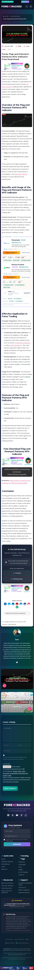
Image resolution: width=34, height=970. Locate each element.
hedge (20, 870)
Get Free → (25, 1)
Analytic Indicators (10, 622)
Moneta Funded (18, 265)
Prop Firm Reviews (7, 886)
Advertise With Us (24, 892)
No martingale (23, 872)
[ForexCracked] (11, 6)
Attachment (6, 764)
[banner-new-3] (17, 66)
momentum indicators (22, 343)
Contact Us (22, 887)
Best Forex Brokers (7, 883)
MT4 (9, 82)
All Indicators (5, 864)
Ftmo (20, 867)
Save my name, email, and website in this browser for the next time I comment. (15, 758)
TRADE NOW (31, 968)
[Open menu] (31, 6)
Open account (10, 252)
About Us (4, 869)
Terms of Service (19, 939)
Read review (26, 252)
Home (7, 16)
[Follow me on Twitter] (17, 662)
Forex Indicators (15, 16)
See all (10, 298)
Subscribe (17, 844)
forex (18, 622)
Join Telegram (8, 1)
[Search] (26, 6)
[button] (17, 472)
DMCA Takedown (24, 890)
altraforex (21, 862)
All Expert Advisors (7, 861)
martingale (22, 864)
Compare (18, 298)
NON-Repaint (12, 624)
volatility (17, 364)
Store (3, 867)
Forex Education (6, 888)
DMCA (27, 939)
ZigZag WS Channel (20, 174)
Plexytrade (16, 240)
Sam (17, 640)
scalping (27, 377)
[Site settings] (31, 2)
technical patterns (16, 345)
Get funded (11, 277)
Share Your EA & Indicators (6, 891)
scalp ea (21, 875)
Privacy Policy (9, 841)
